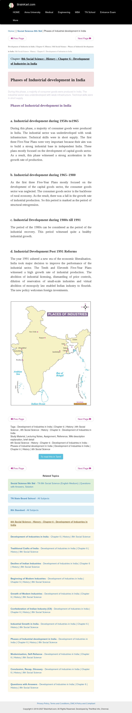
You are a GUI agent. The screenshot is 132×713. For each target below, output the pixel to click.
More (15, 20)
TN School (90, 12)
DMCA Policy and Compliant (82, 703)
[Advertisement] (111, 77)
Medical (49, 12)
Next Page (83, 38)
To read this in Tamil (51, 456)
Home (11, 31)
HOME (16, 12)
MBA (77, 12)
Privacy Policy (43, 703)
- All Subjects (30, 498)
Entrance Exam (108, 12)
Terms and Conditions (59, 703)
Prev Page (18, 38)
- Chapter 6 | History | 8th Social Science (50, 536)
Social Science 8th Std (29, 31)
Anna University (32, 12)
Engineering (64, 12)
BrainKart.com (26, 4)
